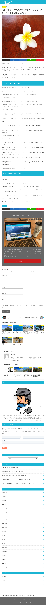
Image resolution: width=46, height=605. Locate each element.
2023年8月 (4, 500)
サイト (3, 299)
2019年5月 (4, 567)
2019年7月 (4, 559)
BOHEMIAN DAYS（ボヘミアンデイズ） (20, 602)
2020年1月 (4, 555)
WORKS (4, 588)
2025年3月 (4, 492)
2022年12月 (4, 531)
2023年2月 (4, 523)
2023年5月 (4, 512)
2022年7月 (4, 543)
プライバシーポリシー (18, 599)
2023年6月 (4, 508)
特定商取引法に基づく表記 (28, 599)
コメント (4, 275)
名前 (3, 287)
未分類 (3, 580)
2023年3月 (4, 519)
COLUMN (4, 584)
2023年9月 (4, 496)
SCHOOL (3, 6)
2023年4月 (4, 516)
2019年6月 (4, 563)
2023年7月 (4, 504)
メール (4, 293)
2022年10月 (4, 539)
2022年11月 (4, 535)
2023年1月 (4, 527)
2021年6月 (4, 551)
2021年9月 (4, 547)
